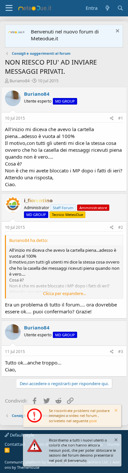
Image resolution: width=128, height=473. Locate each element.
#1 (120, 118)
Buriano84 (20, 81)
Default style (21, 435)
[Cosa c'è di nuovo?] (107, 8)
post (93, 420)
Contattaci (15, 444)
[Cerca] (120, 8)
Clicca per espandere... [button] (64, 293)
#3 (120, 351)
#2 (120, 227)
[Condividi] (112, 118)
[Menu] (9, 8)
